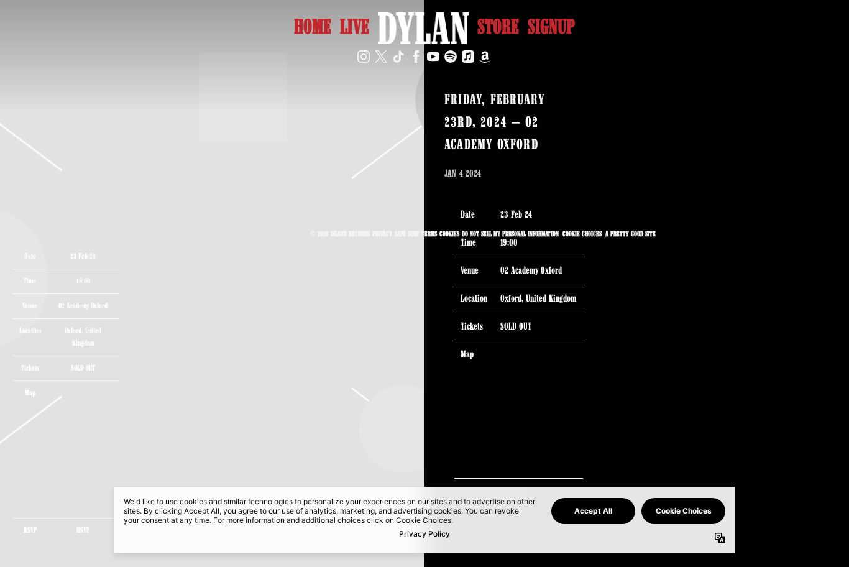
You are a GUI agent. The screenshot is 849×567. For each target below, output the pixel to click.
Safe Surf (407, 234)
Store (498, 28)
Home (312, 28)
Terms (429, 234)
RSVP (82, 530)
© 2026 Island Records (340, 234)
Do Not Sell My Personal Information (510, 234)
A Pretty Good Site (630, 234)
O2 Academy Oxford (83, 306)
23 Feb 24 (516, 215)
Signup (551, 28)
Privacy (382, 234)
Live (354, 28)
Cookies (449, 234)
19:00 (83, 281)
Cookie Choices (582, 234)
